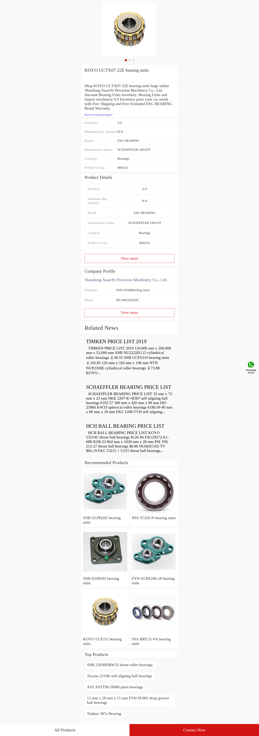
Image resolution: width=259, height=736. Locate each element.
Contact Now (194, 730)
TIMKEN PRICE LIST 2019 (116, 341)
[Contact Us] (251, 368)
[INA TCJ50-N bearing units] (153, 513)
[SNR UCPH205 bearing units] (105, 513)
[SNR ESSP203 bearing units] (105, 574)
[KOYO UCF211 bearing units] (105, 634)
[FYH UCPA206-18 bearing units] (153, 574)
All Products (64, 730)
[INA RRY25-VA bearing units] (153, 634)
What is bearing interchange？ (99, 115)
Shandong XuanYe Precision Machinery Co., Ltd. (126, 279)
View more (129, 258)
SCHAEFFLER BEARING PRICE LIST (128, 387)
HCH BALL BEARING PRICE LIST (125, 426)
